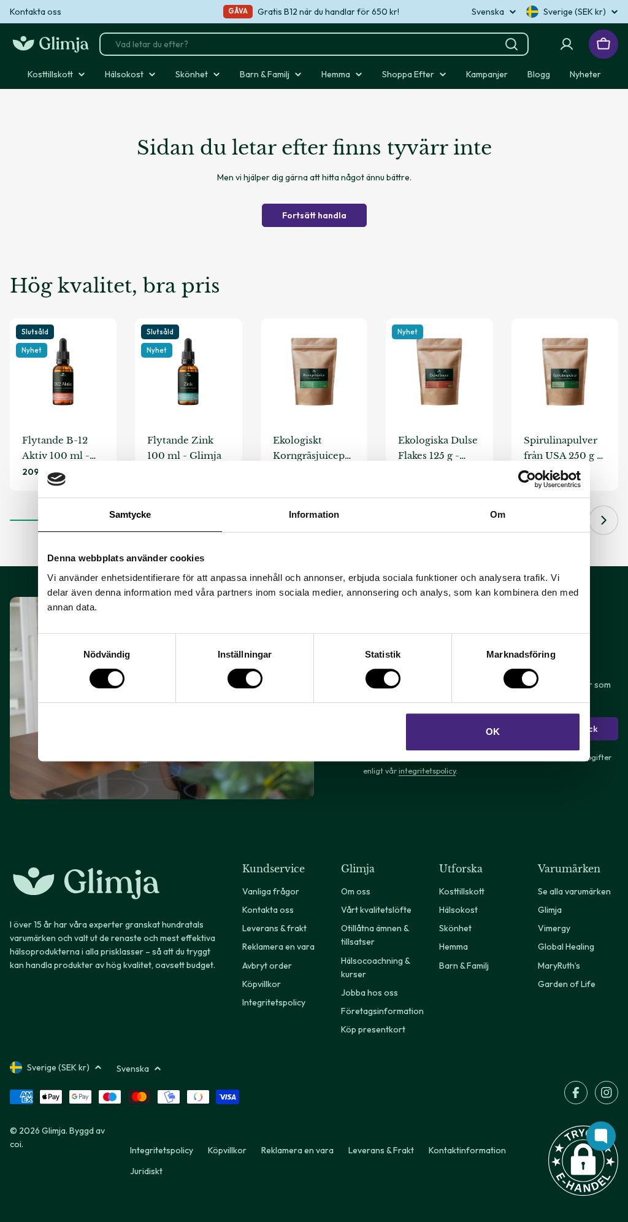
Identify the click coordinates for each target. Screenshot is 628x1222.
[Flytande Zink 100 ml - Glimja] (188, 371)
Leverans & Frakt (381, 1150)
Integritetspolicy (161, 1150)
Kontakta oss (35, 11)
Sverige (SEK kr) (574, 11)
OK (493, 731)
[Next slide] (603, 520)
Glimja (54, 1130)
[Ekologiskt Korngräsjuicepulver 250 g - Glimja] (314, 371)
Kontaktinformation (467, 1150)
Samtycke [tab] (130, 514)
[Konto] (566, 44)
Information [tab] (314, 514)
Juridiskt (146, 1171)
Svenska (488, 11)
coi (15, 1144)
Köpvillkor (227, 1150)
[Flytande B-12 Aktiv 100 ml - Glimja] (63, 371)
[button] (583, 1160)
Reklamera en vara (297, 1150)
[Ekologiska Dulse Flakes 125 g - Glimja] (439, 371)
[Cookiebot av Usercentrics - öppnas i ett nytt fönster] (527, 479)
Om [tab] (497, 514)
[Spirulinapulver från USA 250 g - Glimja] (564, 371)
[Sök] (511, 44)
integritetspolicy (427, 770)
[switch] (245, 678)
